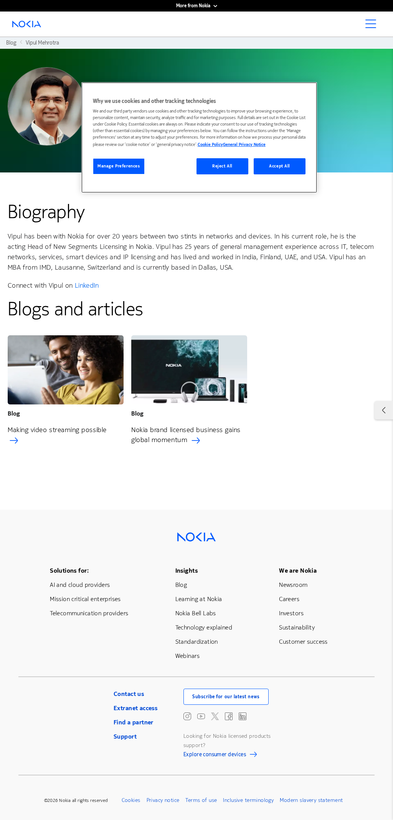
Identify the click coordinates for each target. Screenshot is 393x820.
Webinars (187, 655)
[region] (199, 137)
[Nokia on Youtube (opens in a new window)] (201, 716)
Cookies (131, 800)
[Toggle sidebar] (384, 410)
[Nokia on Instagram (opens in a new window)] (187, 716)
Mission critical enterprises (85, 599)
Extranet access (135, 708)
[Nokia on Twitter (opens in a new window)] (215, 716)
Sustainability (297, 627)
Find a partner (134, 722)
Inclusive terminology (248, 800)
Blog (181, 584)
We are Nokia (298, 571)
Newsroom (293, 584)
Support (125, 736)
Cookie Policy (210, 144)
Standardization (196, 641)
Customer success (303, 641)
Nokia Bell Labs (195, 613)
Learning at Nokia (198, 599)
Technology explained (203, 627)
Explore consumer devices (214, 755)
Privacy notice (163, 800)
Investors (291, 613)
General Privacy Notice (244, 144)
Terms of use (201, 800)
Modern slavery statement (311, 800)
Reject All (222, 166)
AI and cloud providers (80, 584)
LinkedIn (87, 285)
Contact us (129, 694)
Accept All (279, 166)
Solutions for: (69, 571)
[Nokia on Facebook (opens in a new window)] (229, 716)
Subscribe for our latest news (226, 697)
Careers (289, 599)
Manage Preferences (118, 166)
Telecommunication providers (89, 613)
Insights (186, 571)
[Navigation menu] (373, 26)
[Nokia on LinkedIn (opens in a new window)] (242, 716)
